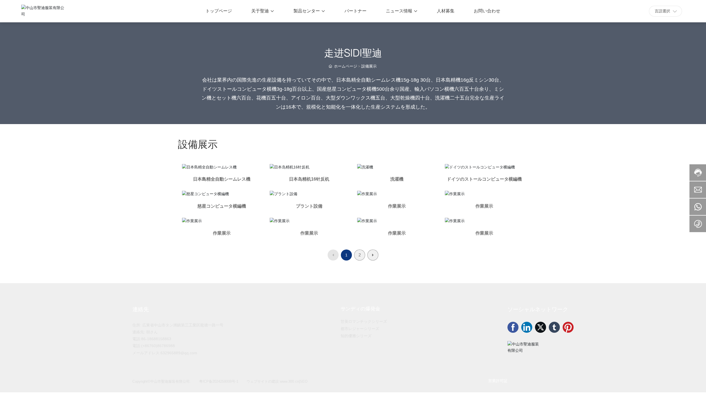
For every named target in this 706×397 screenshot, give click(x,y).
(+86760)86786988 (158, 346)
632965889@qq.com (179, 353)
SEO (303, 381)
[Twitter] (540, 327)
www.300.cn (289, 381)
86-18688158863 (156, 339)
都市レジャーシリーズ (360, 328)
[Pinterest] (568, 327)
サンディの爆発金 (360, 309)
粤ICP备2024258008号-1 (218, 381)
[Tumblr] (554, 327)
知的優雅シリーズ (356, 336)
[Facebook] (512, 327)
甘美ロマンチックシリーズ (364, 321)
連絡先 (140, 309)
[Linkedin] (526, 327)
